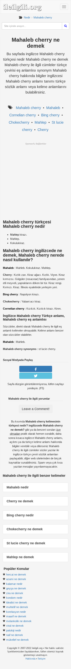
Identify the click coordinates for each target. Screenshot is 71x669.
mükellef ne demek (17, 639)
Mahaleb (53, 108)
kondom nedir (14, 597)
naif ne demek (14, 634)
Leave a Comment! (36, 409)
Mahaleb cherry (42, 17)
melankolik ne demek (18, 621)
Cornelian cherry (22, 115)
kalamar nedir (14, 583)
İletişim (42, 658)
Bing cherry (50, 115)
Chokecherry (19, 122)
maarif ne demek (16, 616)
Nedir (27, 17)
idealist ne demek (16, 602)
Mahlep (40, 122)
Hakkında (30, 658)
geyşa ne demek (16, 588)
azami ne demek (16, 579)
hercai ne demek (16, 574)
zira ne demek (14, 593)
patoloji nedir (13, 630)
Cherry (43, 130)
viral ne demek (15, 625)
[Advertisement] (35, 180)
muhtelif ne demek (17, 607)
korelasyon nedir (16, 611)
